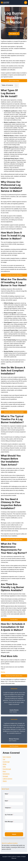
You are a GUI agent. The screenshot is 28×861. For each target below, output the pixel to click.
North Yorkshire (7, 757)
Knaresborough (7, 769)
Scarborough (6, 761)
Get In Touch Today (14, 80)
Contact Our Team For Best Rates (14, 275)
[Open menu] (25, 2)
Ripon (4, 771)
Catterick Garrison (7, 778)
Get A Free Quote (14, 746)
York (4, 759)
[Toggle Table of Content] (15, 85)
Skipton (5, 781)
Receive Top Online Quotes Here (14, 539)
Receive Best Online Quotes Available (14, 412)
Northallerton (6, 773)
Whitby (4, 764)
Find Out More (14, 619)
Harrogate (5, 776)
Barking (3, 672)
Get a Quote (13, 33)
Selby (4, 766)
